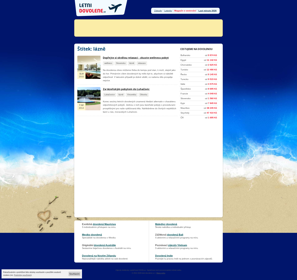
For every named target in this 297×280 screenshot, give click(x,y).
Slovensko (120, 63)
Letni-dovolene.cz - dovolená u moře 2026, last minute (101, 8)
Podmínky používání (22, 275)
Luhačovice (109, 94)
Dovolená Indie (164, 255)
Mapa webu (161, 273)
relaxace (142, 63)
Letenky (168, 10)
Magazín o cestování (185, 10)
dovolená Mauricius (104, 224)
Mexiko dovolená (92, 234)
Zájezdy (158, 10)
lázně (131, 63)
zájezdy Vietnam (177, 245)
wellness (108, 63)
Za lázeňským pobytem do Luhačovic (126, 89)
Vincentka (131, 94)
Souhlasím (74, 274)
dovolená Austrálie (105, 245)
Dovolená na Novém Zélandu (99, 255)
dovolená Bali (175, 234)
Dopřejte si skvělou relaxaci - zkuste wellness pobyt (136, 57)
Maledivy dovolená (166, 224)
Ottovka (143, 94)
